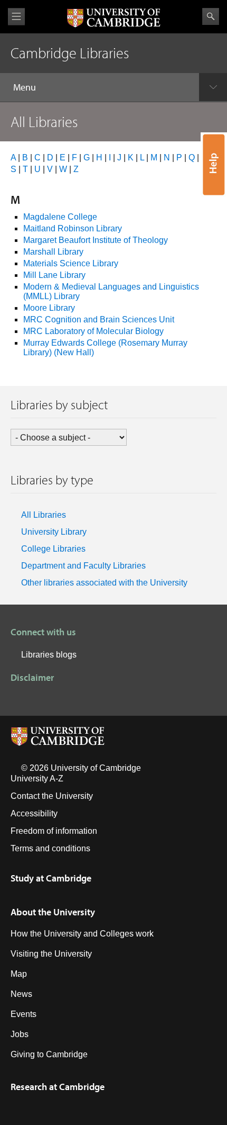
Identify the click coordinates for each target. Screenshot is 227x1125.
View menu (16, 16)
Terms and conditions (50, 848)
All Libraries (43, 514)
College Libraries (53, 548)
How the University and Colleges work (82, 933)
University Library (54, 531)
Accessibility (34, 813)
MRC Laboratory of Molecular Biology (93, 331)
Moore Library (49, 307)
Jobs (20, 1034)
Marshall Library (53, 251)
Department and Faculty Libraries (83, 565)
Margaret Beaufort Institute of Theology (95, 240)
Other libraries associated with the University (104, 582)
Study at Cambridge (51, 878)
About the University (53, 912)
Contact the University (52, 795)
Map (19, 973)
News (21, 993)
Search (210, 16)
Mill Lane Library (54, 275)
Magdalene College (60, 216)
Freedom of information (54, 830)
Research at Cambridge (58, 1087)
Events (23, 1014)
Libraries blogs (49, 654)
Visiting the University (51, 953)
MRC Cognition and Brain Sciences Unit (98, 319)
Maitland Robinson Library (72, 228)
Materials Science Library (70, 263)
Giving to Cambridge (49, 1054)
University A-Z (37, 778)
